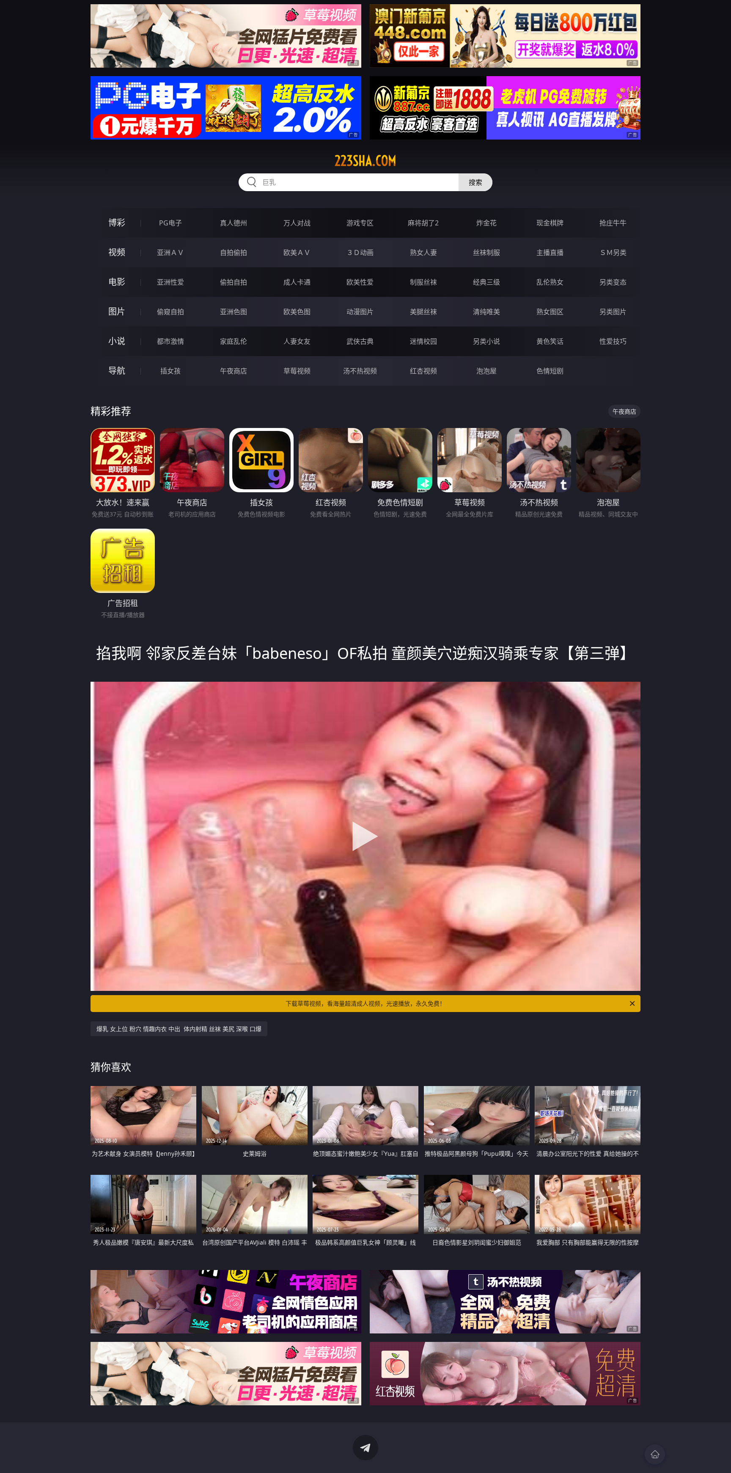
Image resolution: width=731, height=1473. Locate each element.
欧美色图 (297, 311)
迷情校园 (423, 341)
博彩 (116, 222)
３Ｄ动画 (360, 252)
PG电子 (170, 223)
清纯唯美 (486, 311)
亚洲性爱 (170, 282)
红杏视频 (423, 371)
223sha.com (365, 160)
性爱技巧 (613, 341)
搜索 (475, 182)
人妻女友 (297, 341)
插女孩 (170, 371)
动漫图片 (360, 311)
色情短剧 (549, 371)
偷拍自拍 (233, 282)
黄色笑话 (549, 341)
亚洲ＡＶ (170, 252)
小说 (116, 341)
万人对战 (297, 223)
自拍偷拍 (233, 252)
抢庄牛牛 (613, 223)
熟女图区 (549, 311)
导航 (116, 370)
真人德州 (233, 223)
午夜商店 (233, 371)
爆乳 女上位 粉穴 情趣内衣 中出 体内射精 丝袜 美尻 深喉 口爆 (178, 1029)
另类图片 (613, 311)
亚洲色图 (233, 311)
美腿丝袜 (423, 311)
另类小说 (486, 341)
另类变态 (613, 282)
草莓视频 (297, 371)
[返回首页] (655, 1454)
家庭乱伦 (233, 341)
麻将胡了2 (423, 223)
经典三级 (486, 282)
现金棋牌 (549, 223)
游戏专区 (360, 223)
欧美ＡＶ (297, 252)
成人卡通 (297, 282)
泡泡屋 (486, 371)
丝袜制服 (486, 252)
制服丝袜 (423, 282)
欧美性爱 (360, 282)
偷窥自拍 (170, 311)
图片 (116, 311)
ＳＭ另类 (613, 252)
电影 (116, 282)
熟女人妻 (423, 252)
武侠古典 (360, 341)
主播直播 (549, 252)
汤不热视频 (360, 371)
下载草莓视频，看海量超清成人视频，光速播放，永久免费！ (365, 1003)
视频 (116, 252)
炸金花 (486, 223)
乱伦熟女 (549, 282)
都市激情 (170, 341)
